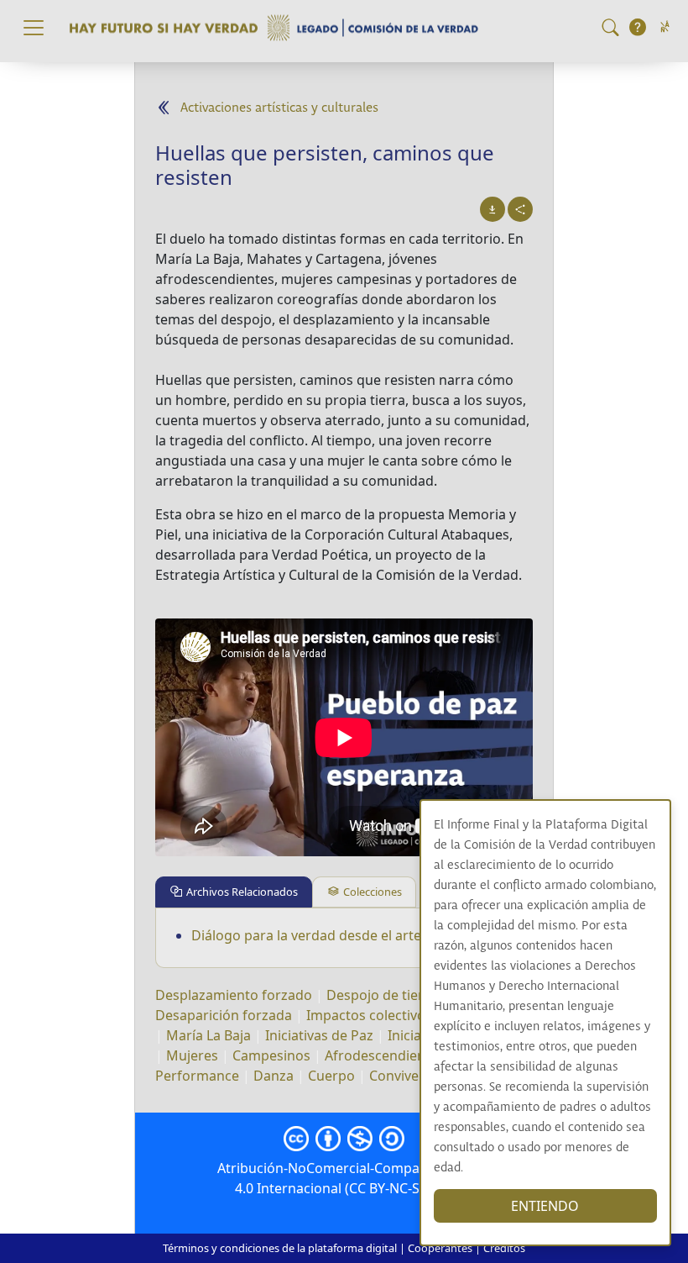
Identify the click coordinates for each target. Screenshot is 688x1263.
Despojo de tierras (385, 995)
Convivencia (407, 1075)
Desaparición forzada (223, 1015)
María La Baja (208, 1035)
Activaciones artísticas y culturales (279, 108)
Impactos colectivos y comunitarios (418, 1015)
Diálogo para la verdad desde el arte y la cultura (342, 935)
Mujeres (192, 1055)
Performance (197, 1075)
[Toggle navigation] (33, 28)
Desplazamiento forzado (233, 995)
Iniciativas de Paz (319, 1035)
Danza (273, 1075)
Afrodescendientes (385, 1055)
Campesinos (271, 1055)
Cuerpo (331, 1075)
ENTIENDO (545, 1206)
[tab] (233, 892)
